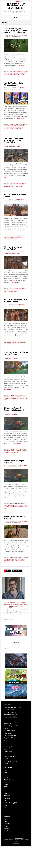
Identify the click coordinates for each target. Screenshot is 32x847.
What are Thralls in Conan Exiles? (15, 196)
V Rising (6, 758)
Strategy (12, 74)
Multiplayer (12, 73)
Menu (17, 17)
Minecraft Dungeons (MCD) (11, 726)
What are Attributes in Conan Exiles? (13, 248)
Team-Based (22, 74)
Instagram (23, 602)
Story (23, 127)
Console (15, 71)
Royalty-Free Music (12, 613)
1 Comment (15, 358)
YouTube (17, 604)
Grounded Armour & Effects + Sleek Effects (16, 353)
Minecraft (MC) (8, 723)
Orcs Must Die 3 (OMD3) (10, 761)
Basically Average (16, 6)
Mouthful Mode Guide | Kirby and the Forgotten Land (16, 697)
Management (7, 782)
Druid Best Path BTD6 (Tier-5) (16, 682)
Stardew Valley (8, 751)
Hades (5, 749)
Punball (6, 763)
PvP (18, 125)
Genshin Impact (8, 747)
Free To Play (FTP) (23, 124)
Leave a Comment (16, 36)
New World (6, 728)
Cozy (25, 395)
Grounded (10, 396)
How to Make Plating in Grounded (14, 462)
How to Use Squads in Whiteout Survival (13, 84)
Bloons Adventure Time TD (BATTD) (13, 707)
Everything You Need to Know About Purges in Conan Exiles (14, 140)
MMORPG (6, 125)
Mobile (9, 125)
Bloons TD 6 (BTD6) (9, 710)
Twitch (12, 604)
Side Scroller (7, 816)
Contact (12, 602)
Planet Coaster (8, 733)
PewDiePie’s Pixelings (9, 730)
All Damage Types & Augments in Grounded (14, 409)
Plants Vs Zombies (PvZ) (10, 735)
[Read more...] (21, 65)
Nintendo (18, 73)
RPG (23, 184)
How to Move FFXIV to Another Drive (16, 667)
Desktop (19, 71)
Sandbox (23, 73)
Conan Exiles (18, 183)
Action (11, 395)
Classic (5, 770)
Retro (5, 805)
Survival (17, 74)
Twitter (18, 602)
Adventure (12, 183)
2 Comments (15, 414)
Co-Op (11, 71)
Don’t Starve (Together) (10, 712)
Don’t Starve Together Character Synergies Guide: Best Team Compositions (15, 30)
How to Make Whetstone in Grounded (15, 517)
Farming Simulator (14, 124)
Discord (7, 604)
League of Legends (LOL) (10, 717)
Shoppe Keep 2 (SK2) (9, 738)
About (7, 602)
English (14, 606)
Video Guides (23, 604)
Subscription (7, 823)
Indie (14, 396)
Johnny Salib (22, 609)
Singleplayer (7, 74)
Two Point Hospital (9, 756)
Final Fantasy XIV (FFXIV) (10, 714)
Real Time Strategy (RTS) (10, 803)
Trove (5, 740)
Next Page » (19, 571)
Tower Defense (8, 831)
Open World (17, 184)
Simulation (18, 127)
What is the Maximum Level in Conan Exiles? (16, 301)
